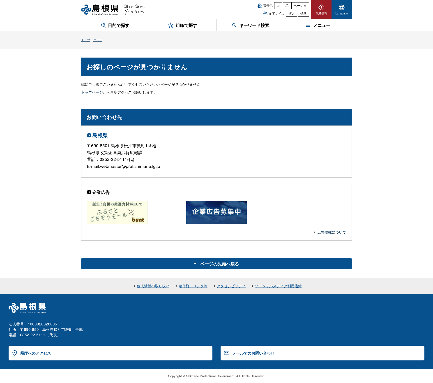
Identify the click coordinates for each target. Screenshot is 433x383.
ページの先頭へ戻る (219, 263)
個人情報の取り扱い (153, 285)
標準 (303, 13)
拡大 (291, 13)
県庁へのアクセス (35, 353)
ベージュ (300, 5)
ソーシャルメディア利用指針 (278, 285)
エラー (97, 40)
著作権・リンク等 (193, 285)
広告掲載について (331, 232)
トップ (85, 40)
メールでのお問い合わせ (253, 353)
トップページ (92, 92)
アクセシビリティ (231, 285)
